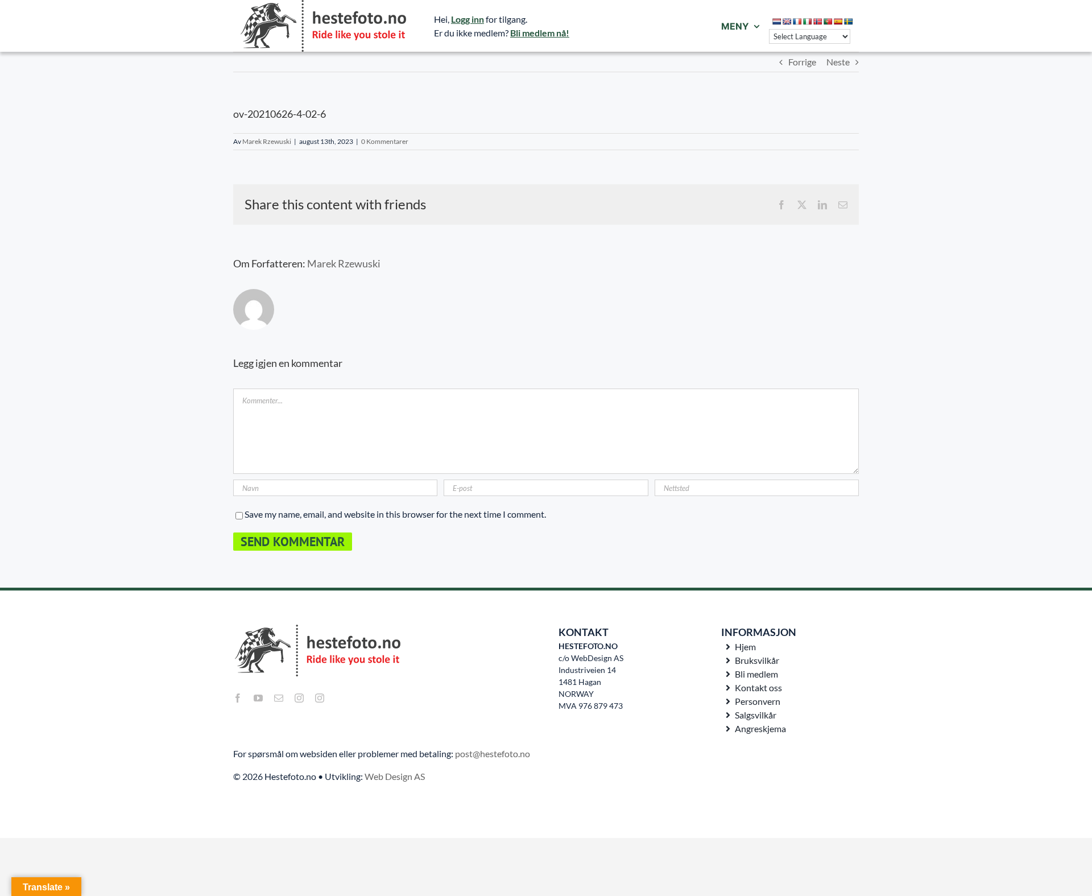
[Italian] (807, 22)
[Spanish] (838, 22)
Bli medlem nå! (539, 32)
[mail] (278, 698)
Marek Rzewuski (266, 141)
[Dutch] (776, 22)
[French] (797, 22)
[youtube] (258, 698)
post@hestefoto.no (492, 753)
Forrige (802, 61)
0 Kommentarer (384, 141)
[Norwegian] (817, 22)
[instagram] (299, 698)
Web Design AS (395, 776)
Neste (838, 61)
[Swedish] (848, 22)
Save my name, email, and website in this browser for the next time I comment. (395, 514)
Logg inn (467, 19)
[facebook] (237, 698)
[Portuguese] (828, 22)
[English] (787, 22)
